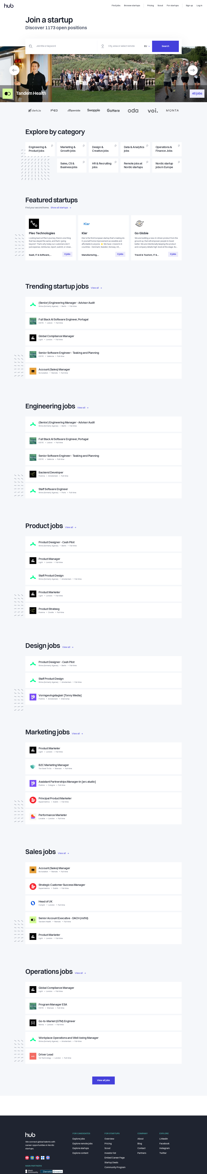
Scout (107, 1148)
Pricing (108, 1144)
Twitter (163, 1153)
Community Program (114, 1167)
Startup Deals (111, 1163)
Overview (109, 1139)
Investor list (110, 1153)
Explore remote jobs (83, 1144)
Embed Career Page (114, 1158)
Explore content (80, 1153)
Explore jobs (79, 1139)
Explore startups (81, 1148)
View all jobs (103, 1080)
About (140, 1139)
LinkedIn (163, 1139)
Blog (139, 1144)
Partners (141, 1153)
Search (165, 46)
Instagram (164, 1148)
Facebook (164, 1144)
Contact (141, 1148)
